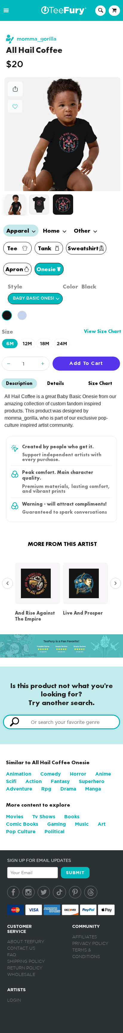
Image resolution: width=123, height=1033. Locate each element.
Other (83, 230)
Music (82, 824)
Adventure (19, 789)
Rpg (46, 789)
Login (14, 1000)
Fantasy (60, 781)
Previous (5, 583)
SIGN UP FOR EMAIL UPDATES (39, 860)
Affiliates (84, 937)
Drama (68, 789)
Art (102, 824)
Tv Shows (43, 816)
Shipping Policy (26, 962)
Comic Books (22, 824)
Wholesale (21, 975)
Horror (78, 774)
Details (55, 383)
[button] (15, 106)
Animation (18, 774)
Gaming (56, 824)
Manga (93, 789)
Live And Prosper (83, 613)
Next (114, 583)
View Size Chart (102, 331)
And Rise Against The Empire (35, 616)
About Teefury (25, 942)
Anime (103, 774)
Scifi (11, 781)
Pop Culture (21, 831)
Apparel (18, 230)
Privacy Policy (90, 944)
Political (54, 831)
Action (33, 781)
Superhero (91, 781)
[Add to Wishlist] (15, 107)
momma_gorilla (36, 39)
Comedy (50, 774)
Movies (14, 816)
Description (19, 383)
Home (52, 230)
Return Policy (24, 968)
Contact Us (21, 948)
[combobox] (61, 722)
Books (71, 816)
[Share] (15, 95)
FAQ (11, 955)
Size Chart (100, 383)
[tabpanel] (62, 134)
